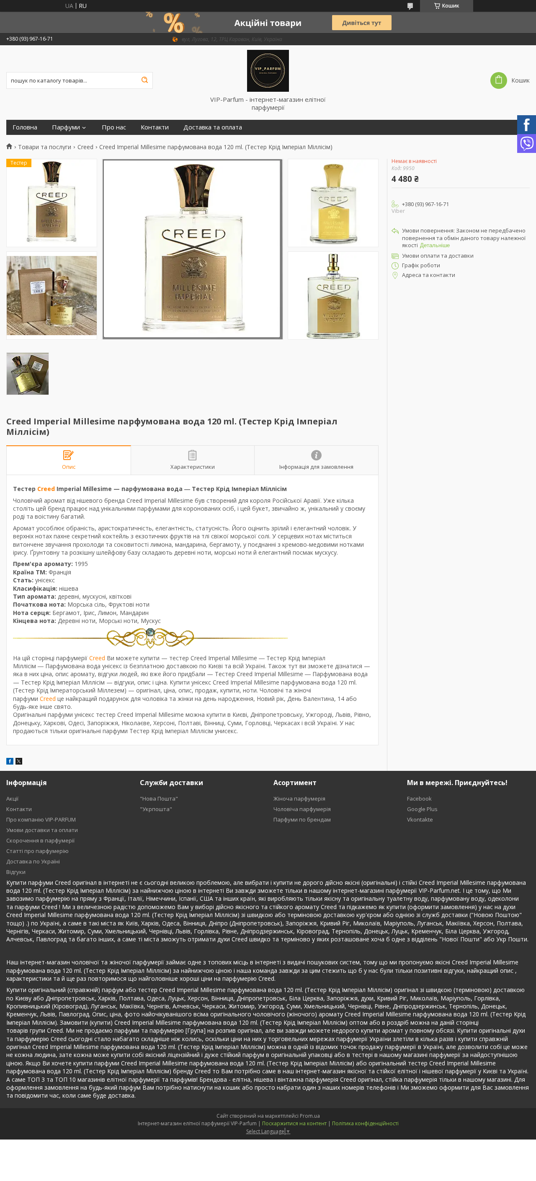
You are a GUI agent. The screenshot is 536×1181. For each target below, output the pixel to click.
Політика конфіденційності (365, 1123)
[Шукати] (144, 80)
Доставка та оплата (212, 127)
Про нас (114, 127)
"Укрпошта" (156, 809)
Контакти (155, 127)
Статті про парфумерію (37, 851)
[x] (18, 762)
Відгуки (16, 872)
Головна (25, 127)
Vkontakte (420, 819)
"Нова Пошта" (159, 798)
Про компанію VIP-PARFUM (41, 819)
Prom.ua (310, 1115)
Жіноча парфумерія (299, 798)
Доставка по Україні (33, 861)
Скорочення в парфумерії (40, 840)
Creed (85, 147)
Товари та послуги (44, 147)
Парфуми (66, 127)
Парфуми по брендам (302, 819)
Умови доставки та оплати (42, 830)
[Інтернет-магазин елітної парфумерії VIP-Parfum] (268, 70)
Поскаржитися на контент (294, 1123)
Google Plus (422, 809)
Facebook (419, 798)
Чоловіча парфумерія (302, 809)
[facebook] (9, 762)
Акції (12, 798)
